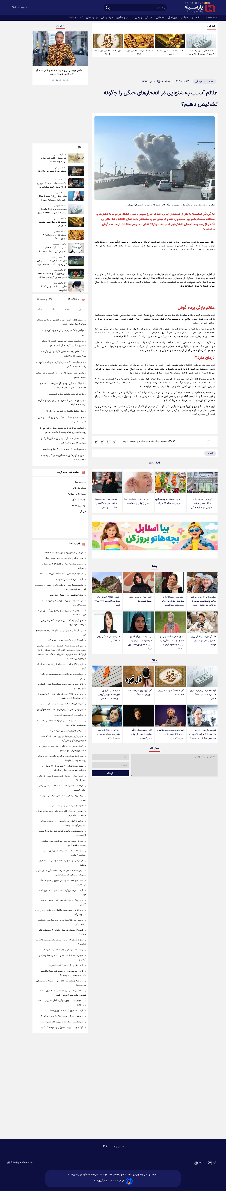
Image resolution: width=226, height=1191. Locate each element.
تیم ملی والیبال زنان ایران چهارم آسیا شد (65, 731)
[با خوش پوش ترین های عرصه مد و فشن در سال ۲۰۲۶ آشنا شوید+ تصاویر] (60, 48)
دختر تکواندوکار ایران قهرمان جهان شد (66, 595)
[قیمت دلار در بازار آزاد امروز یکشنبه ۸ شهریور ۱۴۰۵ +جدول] (201, 41)
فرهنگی (149, 18)
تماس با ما (23, 7)
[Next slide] (84, 49)
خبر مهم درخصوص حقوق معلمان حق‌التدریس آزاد (61, 574)
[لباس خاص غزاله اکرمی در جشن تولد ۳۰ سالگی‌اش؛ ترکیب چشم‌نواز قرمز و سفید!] (170, 622)
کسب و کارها (76, 18)
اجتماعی (160, 18)
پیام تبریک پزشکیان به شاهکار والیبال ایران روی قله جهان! (52, 198)
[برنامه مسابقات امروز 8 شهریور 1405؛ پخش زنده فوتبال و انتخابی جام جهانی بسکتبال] (76, 183)
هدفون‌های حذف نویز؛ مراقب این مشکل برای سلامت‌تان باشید (106, 503)
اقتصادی (196, 18)
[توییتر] (96, 442)
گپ (214, 1162)
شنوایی (210, 453)
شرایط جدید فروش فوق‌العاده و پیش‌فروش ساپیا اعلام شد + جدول (109, 695)
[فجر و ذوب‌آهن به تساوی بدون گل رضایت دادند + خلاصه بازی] (76, 261)
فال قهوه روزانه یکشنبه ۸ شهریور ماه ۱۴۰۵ (140, 693)
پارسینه (197, 214)
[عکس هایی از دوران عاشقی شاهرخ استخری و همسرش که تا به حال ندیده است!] (202, 582)
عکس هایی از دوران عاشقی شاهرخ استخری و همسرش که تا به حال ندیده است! (203, 601)
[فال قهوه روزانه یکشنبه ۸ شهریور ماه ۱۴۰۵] (138, 676)
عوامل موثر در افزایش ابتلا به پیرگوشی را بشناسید (136, 501)
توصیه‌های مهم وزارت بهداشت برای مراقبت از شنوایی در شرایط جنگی (201, 503)
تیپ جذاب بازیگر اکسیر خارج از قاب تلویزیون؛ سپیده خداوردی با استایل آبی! (140, 643)
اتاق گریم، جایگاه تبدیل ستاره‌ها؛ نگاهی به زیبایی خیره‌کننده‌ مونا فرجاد (172, 601)
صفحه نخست (211, 18)
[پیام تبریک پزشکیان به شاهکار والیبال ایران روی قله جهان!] (76, 196)
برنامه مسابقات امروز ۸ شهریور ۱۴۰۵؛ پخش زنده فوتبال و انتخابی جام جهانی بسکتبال (51, 185)
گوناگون (211, 26)
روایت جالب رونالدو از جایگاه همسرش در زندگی (63, 950)
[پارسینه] (198, 8)
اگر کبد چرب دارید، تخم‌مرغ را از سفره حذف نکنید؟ (61, 1027)
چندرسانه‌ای (92, 18)
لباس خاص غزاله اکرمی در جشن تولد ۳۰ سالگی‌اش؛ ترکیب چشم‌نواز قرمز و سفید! (172, 643)
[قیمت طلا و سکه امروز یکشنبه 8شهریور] (170, 41)
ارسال (110, 773)
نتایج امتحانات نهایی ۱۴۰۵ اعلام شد (53, 288)
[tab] (67, 80)
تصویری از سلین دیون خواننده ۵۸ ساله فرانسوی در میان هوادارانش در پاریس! (202, 734)
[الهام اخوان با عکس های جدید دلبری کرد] (138, 582)
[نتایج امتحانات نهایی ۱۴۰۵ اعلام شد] (76, 286)
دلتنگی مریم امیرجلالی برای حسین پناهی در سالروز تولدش (203, 641)
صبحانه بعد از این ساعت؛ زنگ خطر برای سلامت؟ (62, 1016)
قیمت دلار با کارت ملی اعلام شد (51, 171)
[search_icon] (108, 8)
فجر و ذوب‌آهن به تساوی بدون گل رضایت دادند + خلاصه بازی (51, 262)
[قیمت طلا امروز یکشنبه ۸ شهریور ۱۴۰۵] (139, 41)
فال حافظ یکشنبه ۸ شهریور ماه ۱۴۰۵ (107, 52)
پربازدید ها (73, 299)
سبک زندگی (107, 18)
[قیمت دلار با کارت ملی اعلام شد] (76, 171)
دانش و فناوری (124, 18)
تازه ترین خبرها (79, 506)
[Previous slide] (36, 49)
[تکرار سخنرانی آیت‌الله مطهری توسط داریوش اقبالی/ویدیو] (138, 716)
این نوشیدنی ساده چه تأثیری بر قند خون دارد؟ (62, 1022)
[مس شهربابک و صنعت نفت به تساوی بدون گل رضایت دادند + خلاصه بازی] (76, 274)
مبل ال (82, 511)
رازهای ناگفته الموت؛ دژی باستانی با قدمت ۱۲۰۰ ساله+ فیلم (107, 601)
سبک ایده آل (79, 488)
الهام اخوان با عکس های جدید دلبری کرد (140, 599)
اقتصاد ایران (79, 482)
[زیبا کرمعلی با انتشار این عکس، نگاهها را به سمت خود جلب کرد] (107, 716)
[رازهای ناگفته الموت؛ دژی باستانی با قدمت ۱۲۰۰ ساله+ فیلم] (107, 582)
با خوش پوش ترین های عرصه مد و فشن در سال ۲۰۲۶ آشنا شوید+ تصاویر (59, 72)
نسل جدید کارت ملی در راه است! (68, 715)
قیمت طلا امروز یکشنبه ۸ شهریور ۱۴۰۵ (138, 52)
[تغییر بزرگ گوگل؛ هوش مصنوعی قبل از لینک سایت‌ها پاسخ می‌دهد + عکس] (76, 248)
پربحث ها (42, 299)
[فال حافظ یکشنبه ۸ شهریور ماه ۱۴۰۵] (108, 41)
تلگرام (201, 1162)
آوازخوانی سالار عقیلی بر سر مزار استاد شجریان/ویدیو (60, 709)
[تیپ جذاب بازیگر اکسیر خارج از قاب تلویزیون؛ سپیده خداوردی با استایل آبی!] (138, 622)
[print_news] (114, 442)
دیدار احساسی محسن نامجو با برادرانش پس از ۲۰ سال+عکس (170, 734)
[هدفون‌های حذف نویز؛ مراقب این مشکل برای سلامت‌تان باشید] (107, 482)
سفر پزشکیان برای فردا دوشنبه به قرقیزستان (64, 558)
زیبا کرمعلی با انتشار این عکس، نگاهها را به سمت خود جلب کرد (108, 734)
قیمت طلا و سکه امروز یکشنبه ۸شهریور (170, 52)
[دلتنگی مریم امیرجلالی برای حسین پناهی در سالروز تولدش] (202, 622)
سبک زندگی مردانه (77, 494)
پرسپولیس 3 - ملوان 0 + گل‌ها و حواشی (63, 449)
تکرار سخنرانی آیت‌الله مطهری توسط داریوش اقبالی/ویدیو (141, 734)
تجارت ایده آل (79, 500)
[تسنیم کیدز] (155, 537)
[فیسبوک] (108, 442)
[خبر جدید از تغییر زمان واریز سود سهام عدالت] (76, 158)
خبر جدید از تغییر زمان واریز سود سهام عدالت (53, 160)
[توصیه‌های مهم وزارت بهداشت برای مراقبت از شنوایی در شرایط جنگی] (202, 482)
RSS (14, 7)
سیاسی (184, 18)
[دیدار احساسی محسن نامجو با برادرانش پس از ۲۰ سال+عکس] (170, 716)
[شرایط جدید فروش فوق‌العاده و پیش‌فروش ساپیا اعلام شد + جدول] (107, 676)
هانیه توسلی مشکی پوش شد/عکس (108, 639)
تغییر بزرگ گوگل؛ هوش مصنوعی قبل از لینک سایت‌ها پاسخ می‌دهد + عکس (52, 250)
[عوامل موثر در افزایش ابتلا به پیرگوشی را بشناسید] (138, 482)
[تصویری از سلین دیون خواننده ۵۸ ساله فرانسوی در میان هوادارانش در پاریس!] (202, 716)
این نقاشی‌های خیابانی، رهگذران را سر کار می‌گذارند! (61, 704)
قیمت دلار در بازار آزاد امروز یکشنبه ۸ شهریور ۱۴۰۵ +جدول (201, 52)
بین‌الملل (173, 18)
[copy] (208, 441)
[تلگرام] (102, 442)
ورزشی (138, 18)
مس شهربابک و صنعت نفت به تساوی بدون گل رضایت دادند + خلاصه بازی (51, 275)
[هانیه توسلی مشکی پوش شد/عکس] (107, 622)
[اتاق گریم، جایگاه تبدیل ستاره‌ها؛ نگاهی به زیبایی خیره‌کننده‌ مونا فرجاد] (170, 582)
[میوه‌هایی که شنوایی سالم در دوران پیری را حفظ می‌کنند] (170, 482)
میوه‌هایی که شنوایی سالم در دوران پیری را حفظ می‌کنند (167, 501)
